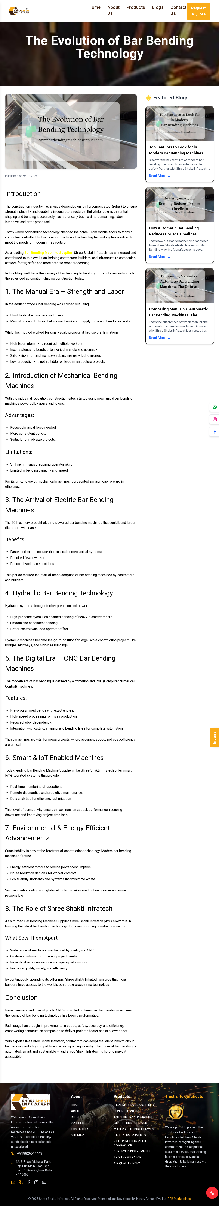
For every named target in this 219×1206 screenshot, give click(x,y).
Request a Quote (198, 11)
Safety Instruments (130, 1135)
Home (95, 7)
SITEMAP (77, 1135)
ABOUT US (78, 1111)
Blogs (158, 7)
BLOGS (75, 1117)
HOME (75, 1105)
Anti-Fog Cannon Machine (133, 1117)
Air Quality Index (127, 1163)
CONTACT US (80, 1129)
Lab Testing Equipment (131, 1123)
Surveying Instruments (132, 1151)
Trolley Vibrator (127, 1157)
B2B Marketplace (179, 1198)
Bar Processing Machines (134, 1105)
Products (136, 7)
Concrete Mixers (127, 1111)
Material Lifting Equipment (135, 1129)
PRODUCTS (79, 1123)
